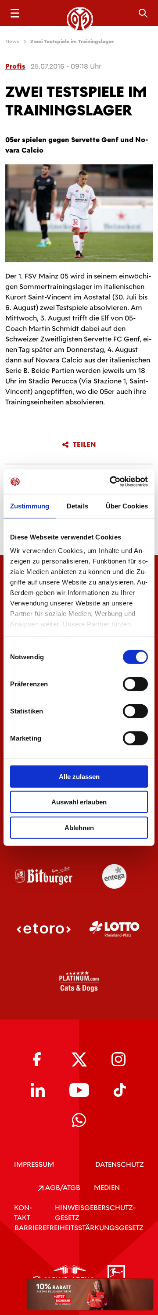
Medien (107, 1187)
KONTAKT (23, 1212)
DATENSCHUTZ (119, 1164)
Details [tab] (77, 505)
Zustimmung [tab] (29, 505)
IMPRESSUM (34, 1164)
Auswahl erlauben (79, 802)
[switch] (135, 684)
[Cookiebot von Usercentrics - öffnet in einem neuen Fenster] (111, 481)
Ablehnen (79, 827)
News (12, 41)
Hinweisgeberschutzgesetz (95, 1212)
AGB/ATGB (61, 1187)
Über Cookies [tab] (127, 505)
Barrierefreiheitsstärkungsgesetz (79, 1227)
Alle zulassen (79, 776)
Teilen (84, 444)
